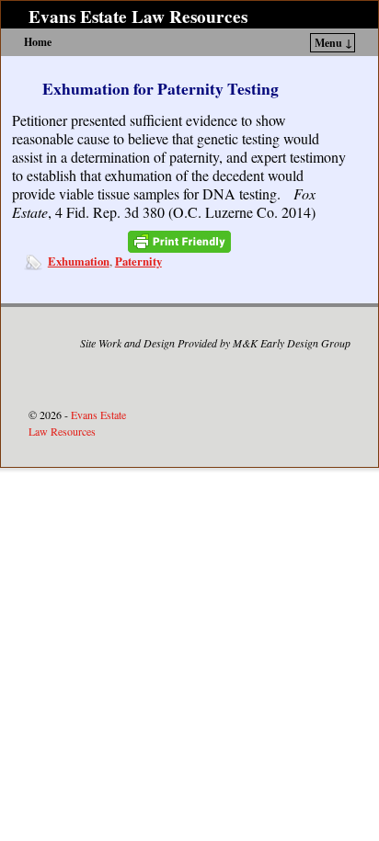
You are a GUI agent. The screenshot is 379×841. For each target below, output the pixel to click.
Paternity (138, 261)
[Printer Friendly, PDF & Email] (179, 241)
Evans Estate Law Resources (138, 16)
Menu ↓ (333, 43)
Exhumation (78, 261)
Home (38, 42)
